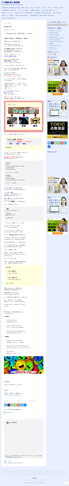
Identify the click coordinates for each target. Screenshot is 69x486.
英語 (7, 412)
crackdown (6, 65)
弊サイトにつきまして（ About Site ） (33, 7)
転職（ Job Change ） (57, 12)
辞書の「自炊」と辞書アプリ (55, 30)
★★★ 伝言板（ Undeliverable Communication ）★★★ (13, 7)
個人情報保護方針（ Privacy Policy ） (9, 10)
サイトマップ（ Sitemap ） (23, 10)
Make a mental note (53, 32)
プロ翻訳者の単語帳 (10, 2)
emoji (13, 239)
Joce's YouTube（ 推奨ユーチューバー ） (50, 10)
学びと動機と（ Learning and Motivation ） (43, 12)
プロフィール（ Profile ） (47, 7)
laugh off (6, 384)
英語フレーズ (11, 412)
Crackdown (6, 400)
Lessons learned (53, 48)
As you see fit (52, 47)
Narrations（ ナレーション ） (8, 12)
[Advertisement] (57, 165)
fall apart (6, 152)
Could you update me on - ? (55, 45)
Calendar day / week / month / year (15, 462)
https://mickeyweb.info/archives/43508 (12, 394)
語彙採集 (51, 43)
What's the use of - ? (53, 36)
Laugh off (19, 400)
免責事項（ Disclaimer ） (36, 10)
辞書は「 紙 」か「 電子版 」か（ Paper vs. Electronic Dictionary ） (15, 15)
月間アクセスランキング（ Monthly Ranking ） (24, 12)
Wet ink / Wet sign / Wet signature (56, 41)
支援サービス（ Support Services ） (9, 18)
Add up (9, 461)
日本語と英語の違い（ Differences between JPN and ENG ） (42, 15)
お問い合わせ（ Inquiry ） (59, 7)
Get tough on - (33, 400)
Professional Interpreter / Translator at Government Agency (34, 480)
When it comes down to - (54, 34)
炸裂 (18, 83)
